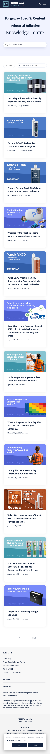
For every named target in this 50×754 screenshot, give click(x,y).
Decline (35, 745)
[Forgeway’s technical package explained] (25, 606)
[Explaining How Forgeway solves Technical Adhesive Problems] (25, 372)
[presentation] (44, 3)
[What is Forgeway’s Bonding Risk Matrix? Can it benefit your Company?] (25, 418)
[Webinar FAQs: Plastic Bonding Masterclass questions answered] (25, 227)
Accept (20, 745)
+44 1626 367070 (14, 672)
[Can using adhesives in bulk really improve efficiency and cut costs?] (25, 93)
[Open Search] (40, 4)
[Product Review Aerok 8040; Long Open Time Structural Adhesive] (25, 182)
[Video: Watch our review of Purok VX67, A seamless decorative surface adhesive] (25, 511)
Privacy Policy (21, 740)
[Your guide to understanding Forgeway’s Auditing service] (25, 465)
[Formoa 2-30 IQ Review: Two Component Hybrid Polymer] (25, 137)
